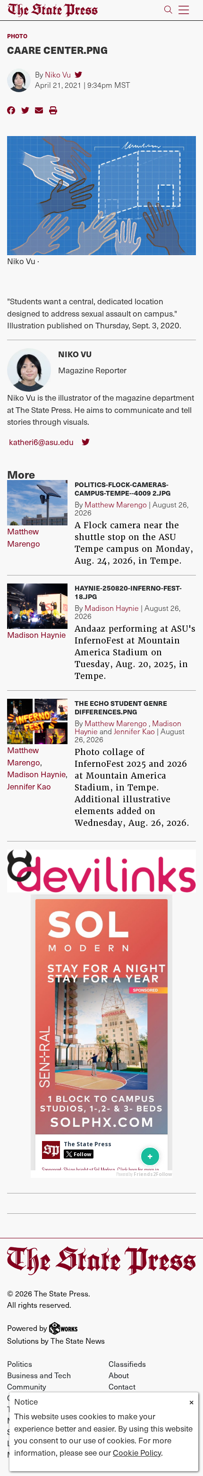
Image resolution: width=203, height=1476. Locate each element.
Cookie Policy (137, 1452)
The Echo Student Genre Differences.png (121, 707)
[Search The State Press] (168, 10)
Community (26, 1386)
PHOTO (17, 36)
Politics (19, 1363)
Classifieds (127, 1363)
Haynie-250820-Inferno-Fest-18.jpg (128, 592)
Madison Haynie (36, 634)
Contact (122, 1386)
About (119, 1375)
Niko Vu (58, 74)
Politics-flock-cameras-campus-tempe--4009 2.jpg (123, 489)
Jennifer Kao (29, 786)
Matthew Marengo (23, 537)
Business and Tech (39, 1375)
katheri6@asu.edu (41, 442)
